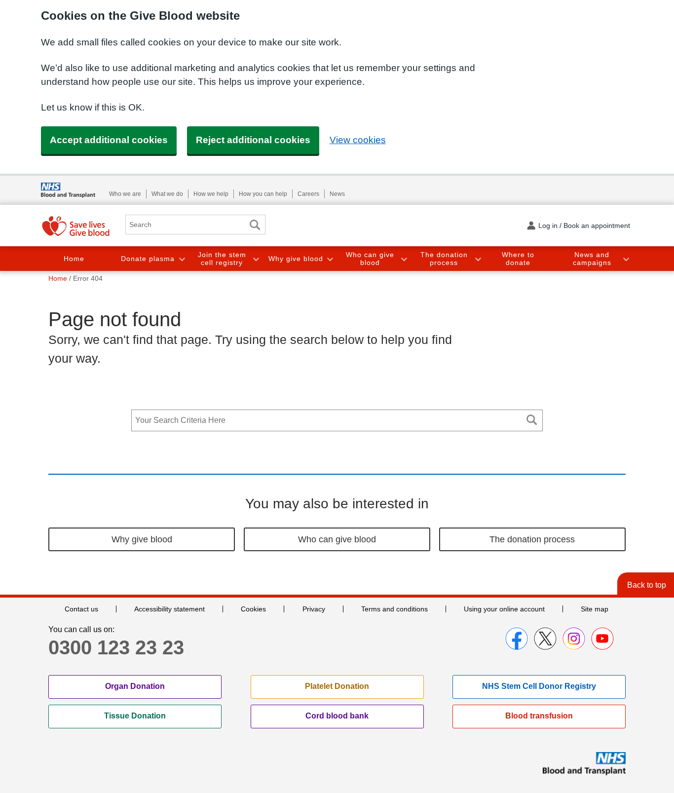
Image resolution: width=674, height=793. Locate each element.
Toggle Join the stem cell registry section (255, 258)
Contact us (81, 609)
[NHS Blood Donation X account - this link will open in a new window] (545, 638)
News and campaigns (592, 259)
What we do (167, 193)
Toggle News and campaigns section (625, 258)
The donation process (444, 259)
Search (254, 224)
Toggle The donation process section (477, 258)
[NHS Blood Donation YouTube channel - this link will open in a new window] (602, 638)
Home (74, 259)
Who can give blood (370, 259)
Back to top (646, 585)
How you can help (263, 193)
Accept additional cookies (109, 140)
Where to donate (518, 259)
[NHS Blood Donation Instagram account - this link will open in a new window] (574, 638)
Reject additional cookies (253, 140)
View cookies (358, 140)
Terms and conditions (394, 609)
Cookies (253, 609)
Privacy (313, 609)
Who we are (125, 193)
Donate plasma (148, 259)
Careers (308, 193)
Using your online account (504, 609)
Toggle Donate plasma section (181, 258)
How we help (210, 193)
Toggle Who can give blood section (403, 258)
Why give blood (295, 259)
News (337, 193)
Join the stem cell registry (222, 259)
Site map (594, 609)
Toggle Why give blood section (329, 258)
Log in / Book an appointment (584, 225)
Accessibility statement (169, 609)
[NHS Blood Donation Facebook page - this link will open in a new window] (516, 638)
